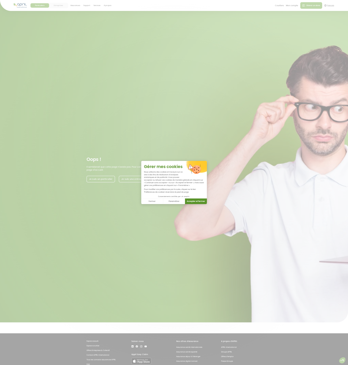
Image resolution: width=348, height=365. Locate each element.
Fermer (152, 201)
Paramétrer (174, 201)
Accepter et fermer (196, 201)
